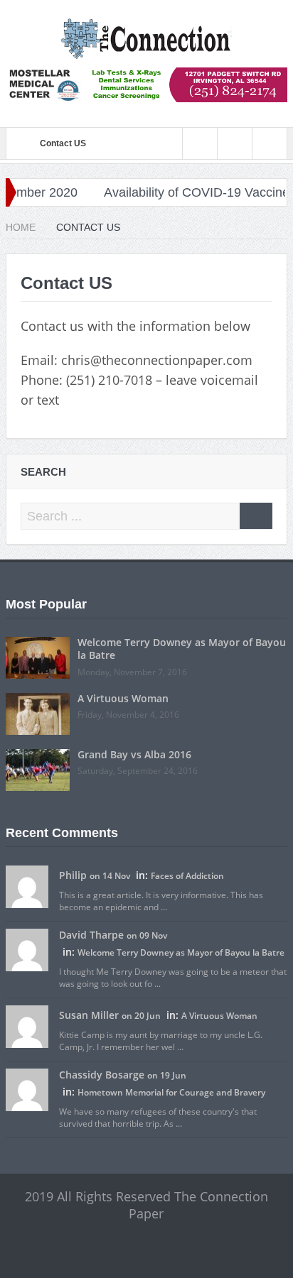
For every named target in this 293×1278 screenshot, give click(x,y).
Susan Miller (89, 1015)
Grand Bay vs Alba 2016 (134, 754)
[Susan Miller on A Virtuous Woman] (27, 1025)
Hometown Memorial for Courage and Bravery (171, 1092)
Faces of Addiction (187, 876)
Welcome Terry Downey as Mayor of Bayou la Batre (182, 648)
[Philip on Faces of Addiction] (27, 886)
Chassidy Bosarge (101, 1074)
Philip (73, 875)
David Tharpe (91, 934)
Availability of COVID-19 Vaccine (186, 192)
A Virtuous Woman (123, 698)
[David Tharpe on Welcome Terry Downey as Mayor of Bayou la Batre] (27, 948)
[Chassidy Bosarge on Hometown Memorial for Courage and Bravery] (27, 1088)
